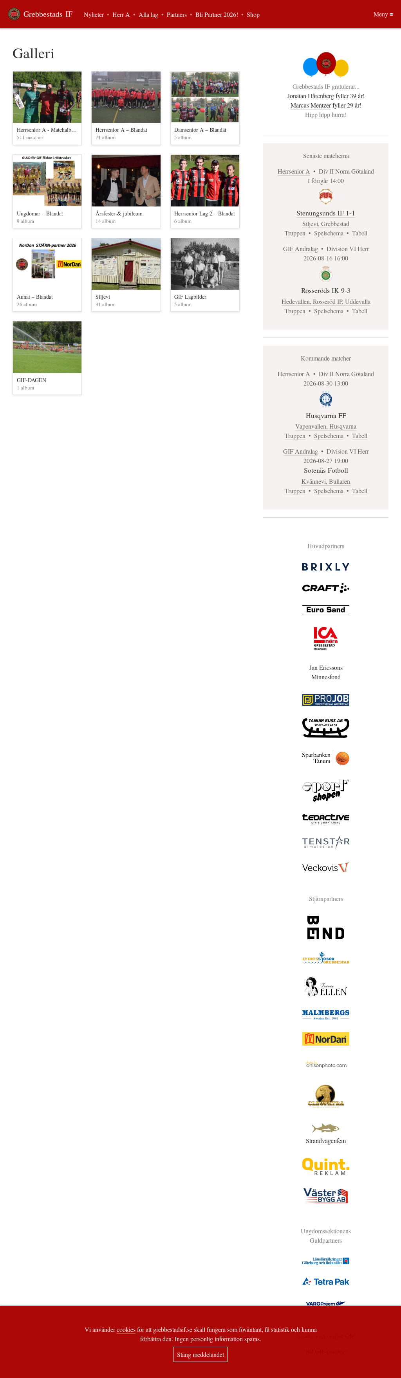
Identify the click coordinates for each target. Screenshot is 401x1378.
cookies (126, 1329)
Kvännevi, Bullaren (326, 481)
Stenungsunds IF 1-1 (325, 212)
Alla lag (148, 14)
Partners (177, 14)
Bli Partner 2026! (216, 14)
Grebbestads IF (47, 14)
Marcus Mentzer (311, 105)
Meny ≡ (383, 14)
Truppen (295, 233)
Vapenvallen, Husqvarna (325, 426)
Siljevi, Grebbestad (325, 223)
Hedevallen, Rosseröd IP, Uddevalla (326, 301)
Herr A (121, 14)
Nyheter (94, 14)
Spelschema (328, 233)
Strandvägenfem (326, 1140)
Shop (253, 14)
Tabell (359, 233)
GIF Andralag (300, 248)
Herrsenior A (294, 171)
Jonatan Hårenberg (310, 96)
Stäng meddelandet (200, 1354)
